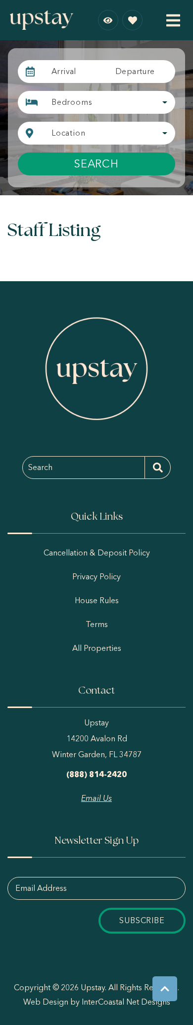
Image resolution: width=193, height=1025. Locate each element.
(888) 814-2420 (96, 774)
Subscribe (141, 920)
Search (96, 163)
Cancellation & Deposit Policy (97, 552)
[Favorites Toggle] (132, 20)
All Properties (96, 648)
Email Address (41, 888)
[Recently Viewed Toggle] (108, 20)
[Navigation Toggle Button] (173, 20)
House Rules (97, 600)
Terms (97, 624)
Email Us (96, 798)
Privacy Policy (96, 576)
